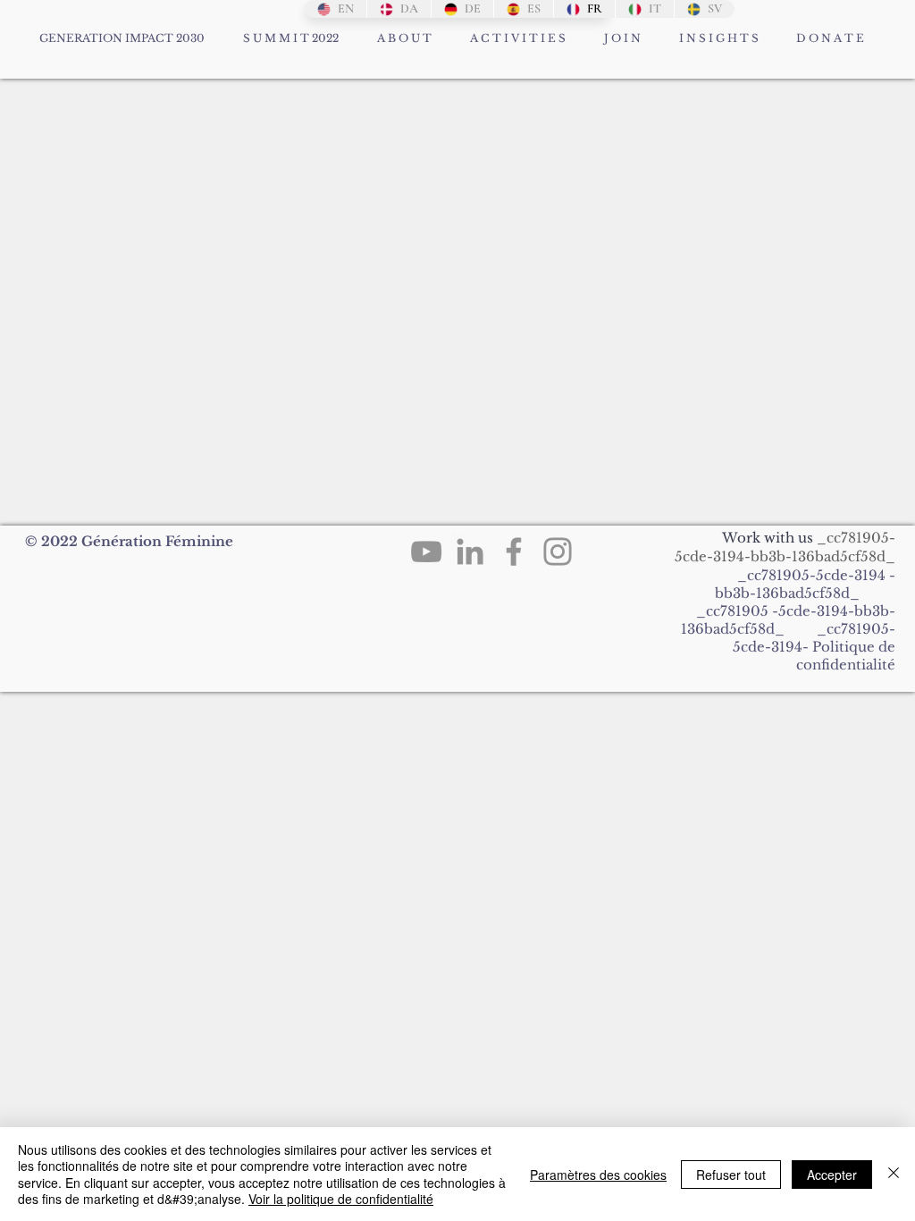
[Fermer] (893, 1174)
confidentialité (845, 664)
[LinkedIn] (470, 551)
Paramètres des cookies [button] (598, 1174)
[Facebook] (514, 551)
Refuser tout (731, 1174)
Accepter (832, 1174)
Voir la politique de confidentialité (340, 1199)
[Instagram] (557, 551)
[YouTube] (426, 551)
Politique (843, 646)
